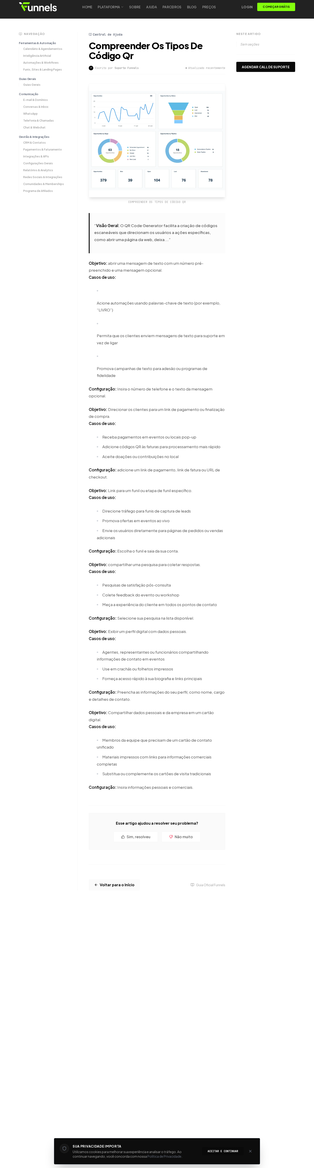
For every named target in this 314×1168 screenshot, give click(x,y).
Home (87, 7)
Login (247, 7)
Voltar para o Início (117, 884)
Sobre (134, 7)
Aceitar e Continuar (223, 1151)
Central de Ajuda (107, 34)
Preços (209, 7)
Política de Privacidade (164, 1156)
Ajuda (151, 7)
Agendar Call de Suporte (266, 67)
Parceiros (172, 7)
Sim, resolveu (138, 836)
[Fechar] (250, 1151)
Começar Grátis (276, 7)
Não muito (184, 836)
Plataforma (109, 7)
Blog (192, 7)
